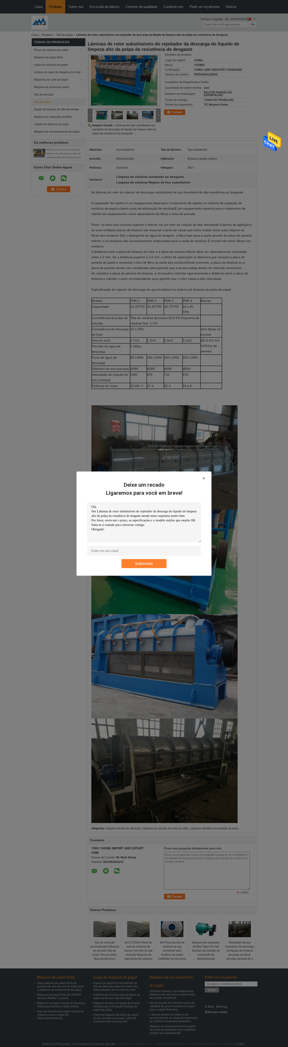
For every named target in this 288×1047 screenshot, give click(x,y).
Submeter (144, 563)
